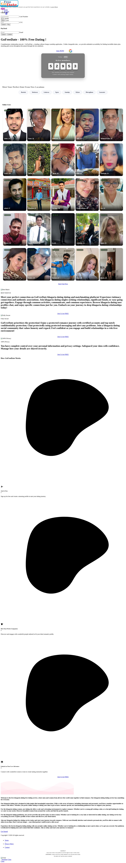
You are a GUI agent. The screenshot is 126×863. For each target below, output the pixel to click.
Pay (8, 24)
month (7, 18)
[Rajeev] (14, 229)
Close (9, 859)
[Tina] (87, 159)
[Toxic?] (14, 159)
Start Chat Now (63, 284)
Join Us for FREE (63, 313)
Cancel (4, 24)
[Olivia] (38, 159)
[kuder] (111, 229)
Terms (7, 840)
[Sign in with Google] (70, 51)
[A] (63, 229)
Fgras (57, 92)
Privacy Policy (9, 844)
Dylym (78, 92)
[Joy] (111, 194)
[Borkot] (63, 264)
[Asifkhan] (87, 229)
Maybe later (63, 449)
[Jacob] (63, 159)
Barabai (23, 92)
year (7, 20)
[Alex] (87, 125)
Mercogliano (89, 92)
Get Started (4, 831)
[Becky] (111, 264)
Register (6, 11)
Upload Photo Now (64, 445)
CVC (21, 22)
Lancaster (102, 92)
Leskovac (46, 92)
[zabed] (14, 194)
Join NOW (60, 51)
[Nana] (38, 125)
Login (6, 10)
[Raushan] (38, 194)
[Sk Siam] (63, 194)
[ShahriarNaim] (111, 125)
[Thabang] (111, 159)
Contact (7, 847)
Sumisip (67, 92)
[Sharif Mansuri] (38, 229)
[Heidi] (14, 264)
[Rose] (87, 264)
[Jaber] (14, 125)
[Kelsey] (38, 264)
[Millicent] (63, 125)
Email (21, 32)
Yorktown (35, 92)
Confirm (9, 34)
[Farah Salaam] (87, 194)
